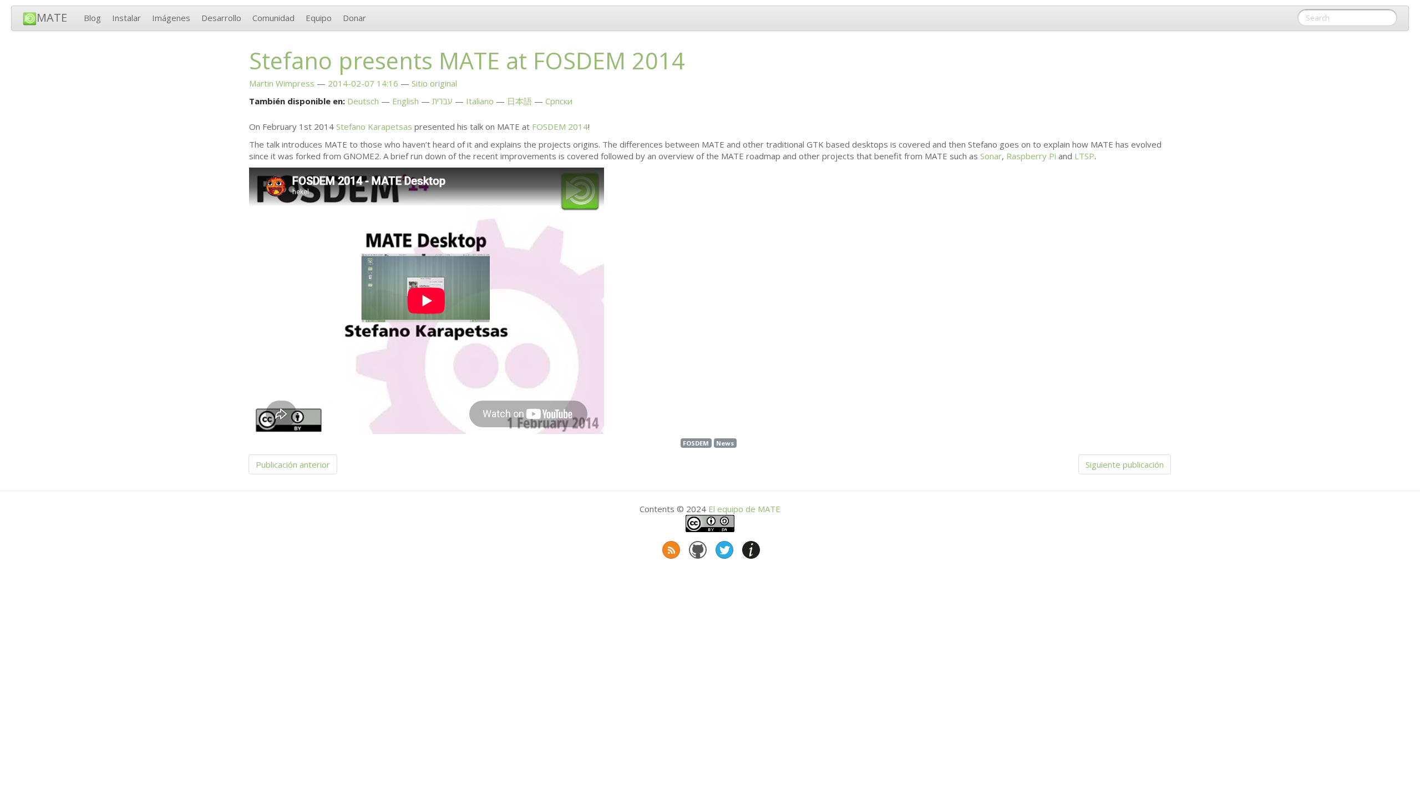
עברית (442, 101)
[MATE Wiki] (750, 547)
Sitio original (434, 83)
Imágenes (171, 17)
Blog (92, 17)
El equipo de (744, 508)
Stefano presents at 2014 (467, 60)
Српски (558, 101)
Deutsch (363, 101)
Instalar (126, 17)
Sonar (991, 155)
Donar (354, 17)
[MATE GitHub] (696, 547)
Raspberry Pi (1031, 155)
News (725, 443)
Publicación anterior (293, 464)
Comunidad (273, 17)
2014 (560, 126)
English (405, 101)
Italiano (480, 101)
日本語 (519, 101)
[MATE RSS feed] (670, 547)
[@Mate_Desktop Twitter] (723, 547)
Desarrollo (221, 17)
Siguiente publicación (1125, 464)
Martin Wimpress (282, 83)
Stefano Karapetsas (374, 126)
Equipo (319, 17)
